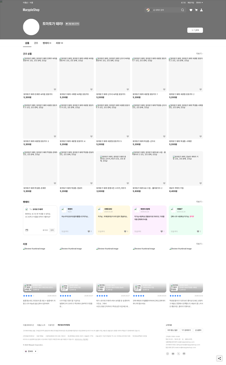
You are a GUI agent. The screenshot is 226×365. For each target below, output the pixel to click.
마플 (31, 3)
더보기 (199, 53)
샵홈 (27, 43)
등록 (52, 230)
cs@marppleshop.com (186, 342)
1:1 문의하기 (186, 330)
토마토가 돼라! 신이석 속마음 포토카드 (111, 94)
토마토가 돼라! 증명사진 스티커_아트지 (111, 188)
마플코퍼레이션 (28, 325)
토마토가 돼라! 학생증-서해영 (180, 141)
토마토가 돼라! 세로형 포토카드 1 (145, 94)
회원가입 (191, 3)
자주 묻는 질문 (172, 330)
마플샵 (25, 3)
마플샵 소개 (41, 325)
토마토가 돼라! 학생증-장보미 (71, 188)
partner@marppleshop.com (190, 345)
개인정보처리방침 (64, 325)
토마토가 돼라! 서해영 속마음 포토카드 (74, 94)
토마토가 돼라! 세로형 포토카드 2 (181, 94)
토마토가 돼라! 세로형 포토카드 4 (72, 141)
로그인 (183, 3)
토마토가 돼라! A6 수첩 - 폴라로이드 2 (147, 188)
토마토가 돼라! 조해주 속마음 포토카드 (38, 94)
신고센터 (198, 330)
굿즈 (36, 43)
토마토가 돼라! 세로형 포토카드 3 (36, 141)
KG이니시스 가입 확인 (81, 339)
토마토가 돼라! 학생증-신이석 (144, 141)
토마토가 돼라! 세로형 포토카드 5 (109, 141)
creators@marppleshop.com (185, 347)
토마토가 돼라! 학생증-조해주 (35, 188)
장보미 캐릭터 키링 (176, 188)
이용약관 (51, 325)
